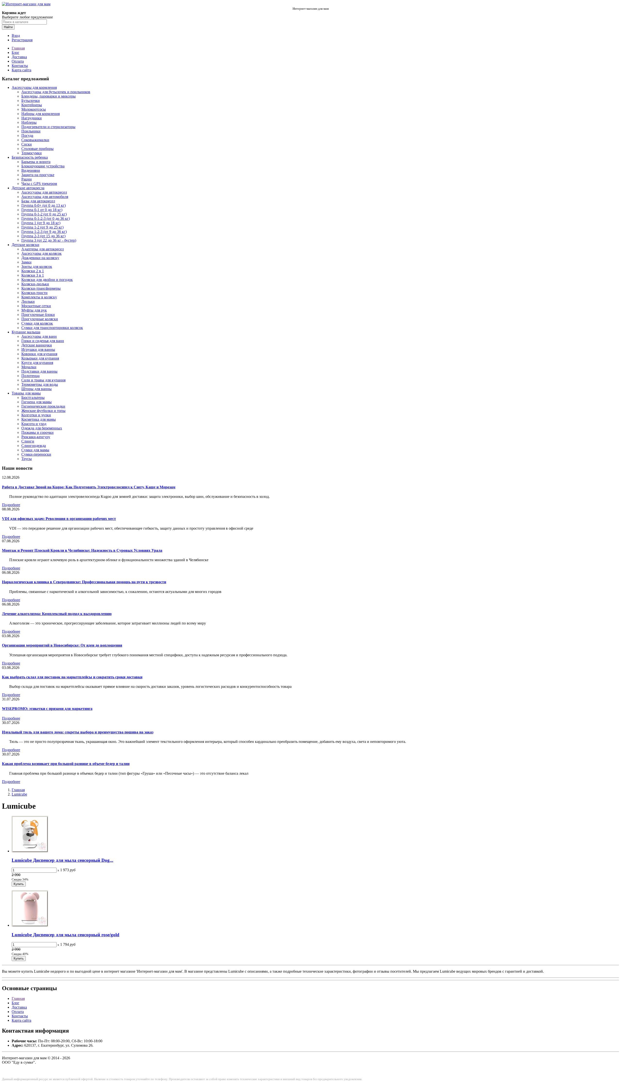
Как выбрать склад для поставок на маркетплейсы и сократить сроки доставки (72, 677)
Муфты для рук (34, 310)
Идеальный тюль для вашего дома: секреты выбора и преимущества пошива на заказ (77, 732)
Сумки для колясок (37, 323)
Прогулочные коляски (39, 319)
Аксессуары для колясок (41, 253)
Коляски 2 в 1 (32, 271)
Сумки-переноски (36, 454)
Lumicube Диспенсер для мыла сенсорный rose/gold (65, 934)
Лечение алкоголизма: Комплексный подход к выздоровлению (57, 614)
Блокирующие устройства (43, 166)
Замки (26, 262)
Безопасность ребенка (30, 157)
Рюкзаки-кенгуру (35, 437)
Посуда (27, 135)
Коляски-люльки (35, 284)
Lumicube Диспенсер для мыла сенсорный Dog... (62, 860)
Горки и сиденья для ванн (42, 341)
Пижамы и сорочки (37, 432)
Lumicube (19, 794)
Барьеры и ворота (35, 162)
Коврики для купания (39, 354)
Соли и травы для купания (43, 380)
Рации (26, 179)
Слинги (27, 441)
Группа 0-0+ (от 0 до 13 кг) (43, 205)
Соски (26, 144)
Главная (18, 48)
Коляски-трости (34, 293)
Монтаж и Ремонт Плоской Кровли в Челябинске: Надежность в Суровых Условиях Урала (82, 550)
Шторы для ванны (36, 389)
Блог (15, 52)
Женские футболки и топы (43, 411)
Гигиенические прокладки (43, 406)
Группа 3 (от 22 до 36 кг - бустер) (48, 240)
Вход (16, 35)
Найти (8, 27)
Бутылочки (30, 101)
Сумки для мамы (35, 450)
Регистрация (22, 40)
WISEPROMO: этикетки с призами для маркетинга (47, 709)
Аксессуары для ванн (39, 336)
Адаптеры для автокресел (42, 249)
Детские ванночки (36, 345)
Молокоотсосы (33, 109)
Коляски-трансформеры (41, 288)
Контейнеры (31, 105)
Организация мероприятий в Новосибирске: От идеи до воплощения (62, 645)
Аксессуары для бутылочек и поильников (55, 92)
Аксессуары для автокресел (44, 192)
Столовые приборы (37, 149)
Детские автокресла (28, 188)
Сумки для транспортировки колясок (52, 328)
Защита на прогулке (37, 175)
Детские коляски (25, 245)
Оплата (18, 61)
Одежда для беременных (41, 428)
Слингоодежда (33, 446)
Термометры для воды (39, 384)
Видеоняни (30, 170)
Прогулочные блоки (38, 314)
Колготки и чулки (36, 415)
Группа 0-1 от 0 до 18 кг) (41, 210)
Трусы (26, 459)
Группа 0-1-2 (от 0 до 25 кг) (44, 214)
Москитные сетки (36, 306)
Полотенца (30, 376)
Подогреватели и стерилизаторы (48, 127)
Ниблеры (29, 122)
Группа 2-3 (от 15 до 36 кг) (43, 236)
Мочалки (28, 367)
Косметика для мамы (38, 419)
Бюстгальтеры (33, 397)
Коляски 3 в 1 (32, 275)
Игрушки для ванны (38, 349)
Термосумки (31, 153)
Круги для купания (37, 363)
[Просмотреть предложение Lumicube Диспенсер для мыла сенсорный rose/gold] (30, 925)
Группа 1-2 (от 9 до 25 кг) (42, 227)
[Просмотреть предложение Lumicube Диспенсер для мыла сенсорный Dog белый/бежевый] (30, 851)
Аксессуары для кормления (34, 87)
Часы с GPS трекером (39, 183)
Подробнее (11, 505)
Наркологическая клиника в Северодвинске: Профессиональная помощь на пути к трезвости (84, 582)
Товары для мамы (26, 393)
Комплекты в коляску (39, 297)
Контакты (20, 66)
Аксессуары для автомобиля (44, 197)
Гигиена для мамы (36, 402)
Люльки (28, 301)
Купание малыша (26, 332)
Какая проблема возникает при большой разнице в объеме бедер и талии (66, 764)
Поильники (31, 131)
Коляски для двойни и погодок (47, 280)
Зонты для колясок (36, 266)
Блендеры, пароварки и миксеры (48, 96)
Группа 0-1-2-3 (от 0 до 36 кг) (45, 218)
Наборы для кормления (40, 114)
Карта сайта (21, 70)
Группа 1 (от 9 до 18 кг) (40, 223)
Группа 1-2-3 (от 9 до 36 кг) (44, 232)
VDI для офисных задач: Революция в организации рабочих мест (59, 519)
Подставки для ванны (39, 371)
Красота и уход (33, 424)
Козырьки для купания (40, 358)
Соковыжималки (35, 140)
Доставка (19, 57)
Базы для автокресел (38, 201)
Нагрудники (31, 118)
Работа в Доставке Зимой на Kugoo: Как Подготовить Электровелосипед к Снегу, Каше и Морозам (88, 487)
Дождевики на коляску (40, 258)
